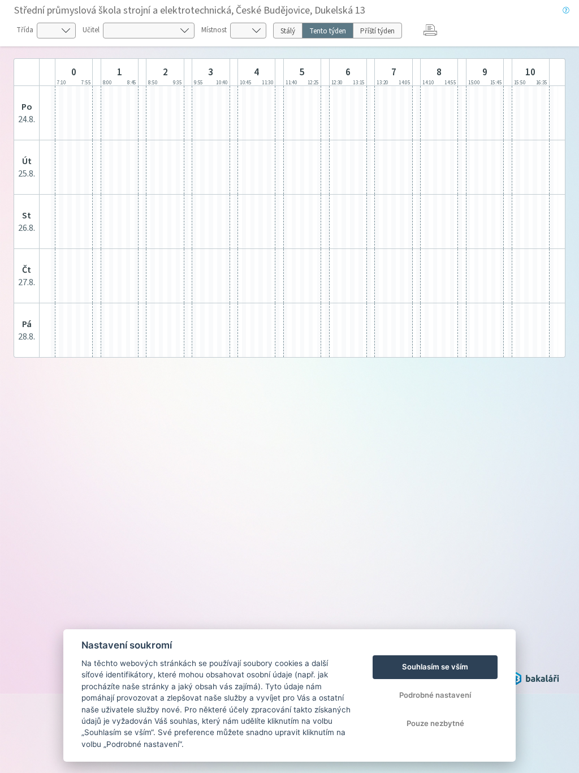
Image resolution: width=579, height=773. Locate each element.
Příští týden (377, 31)
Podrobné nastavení (435, 694)
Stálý (287, 31)
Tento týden (327, 31)
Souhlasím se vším (435, 666)
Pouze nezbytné (435, 723)
